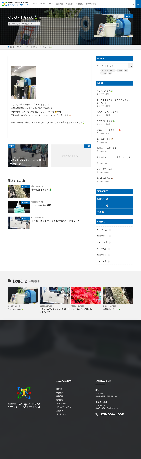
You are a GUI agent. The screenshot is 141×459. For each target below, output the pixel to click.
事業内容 (69, 4)
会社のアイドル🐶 (105, 139)
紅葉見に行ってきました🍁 (109, 130)
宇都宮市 (119, 70)
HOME (34, 4)
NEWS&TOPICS (46, 4)
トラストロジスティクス (107, 70)
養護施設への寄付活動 (107, 148)
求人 (110, 73)
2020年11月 (103, 236)
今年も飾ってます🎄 (41, 189)
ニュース (26, 218)
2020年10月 (103, 242)
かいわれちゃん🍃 (46, 47)
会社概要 (59, 4)
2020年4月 (103, 261)
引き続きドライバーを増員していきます (113, 158)
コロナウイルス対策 (41, 205)
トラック (103, 73)
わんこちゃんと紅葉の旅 (108, 112)
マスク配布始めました (107, 169)
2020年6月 (103, 249)
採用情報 (79, 4)
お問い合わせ (91, 4)
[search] (130, 65)
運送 (126, 70)
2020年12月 (103, 229)
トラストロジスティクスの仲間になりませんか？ (55, 221)
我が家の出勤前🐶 (105, 178)
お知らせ (27, 24)
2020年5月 (103, 255)
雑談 (100, 211)
